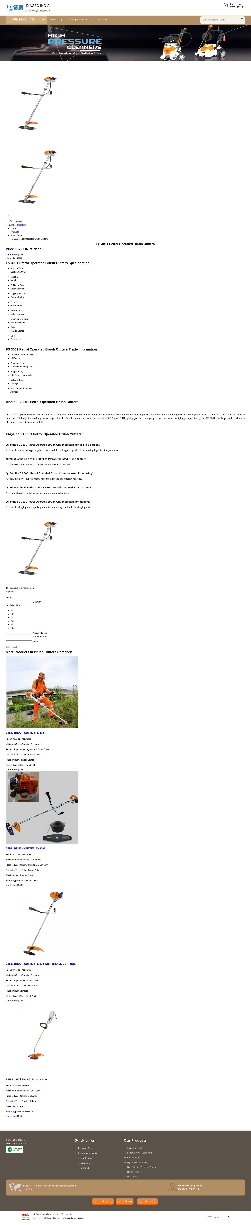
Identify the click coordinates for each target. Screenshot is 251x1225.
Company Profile (79, 19)
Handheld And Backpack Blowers (142, 1167)
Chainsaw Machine (135, 1148)
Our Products (23, 19)
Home (13, 228)
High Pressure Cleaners (138, 1162)
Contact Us (102, 19)
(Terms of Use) (67, 1214)
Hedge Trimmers (134, 1172)
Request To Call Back (16, 225)
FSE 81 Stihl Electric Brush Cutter (27, 1079)
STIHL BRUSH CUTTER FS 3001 (25, 848)
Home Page (56, 19)
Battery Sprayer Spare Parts (139, 1152)
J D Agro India (37, 7)
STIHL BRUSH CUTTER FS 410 (25, 732)
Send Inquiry (16, 221)
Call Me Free (149, 1201)
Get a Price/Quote (14, 254)
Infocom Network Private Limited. (70, 1218)
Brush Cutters (17, 235)
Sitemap (85, 1167)
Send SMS (126, 1201)
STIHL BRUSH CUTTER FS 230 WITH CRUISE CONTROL (41, 963)
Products (14, 232)
